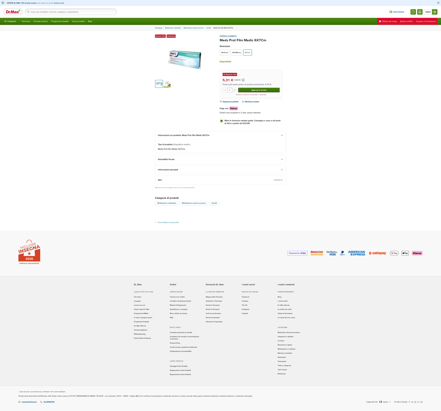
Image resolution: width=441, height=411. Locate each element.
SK (415, 402)
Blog (90, 21)
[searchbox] (71, 12)
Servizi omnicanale (213, 317)
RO (421, 402)
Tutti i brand (282, 370)
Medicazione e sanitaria (286, 349)
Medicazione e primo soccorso (194, 203)
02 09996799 (49, 402)
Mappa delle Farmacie (214, 297)
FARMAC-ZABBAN (228, 36)
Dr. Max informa (284, 305)
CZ (412, 402)
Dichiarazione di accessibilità (180, 351)
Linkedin (245, 313)
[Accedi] (420, 11)
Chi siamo (137, 297)
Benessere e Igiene (285, 345)
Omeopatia (282, 361)
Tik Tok (244, 305)
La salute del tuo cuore (286, 317)
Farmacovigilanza (140, 330)
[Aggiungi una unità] (234, 90)
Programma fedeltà (60, 21)
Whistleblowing (140, 334)
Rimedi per (282, 374)
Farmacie (26, 21)
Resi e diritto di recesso (178, 313)
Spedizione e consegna (178, 309)
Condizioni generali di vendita (181, 332)
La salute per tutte (285, 309)
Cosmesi (281, 341)
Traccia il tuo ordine (177, 297)
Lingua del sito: (372, 402)
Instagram (245, 309)
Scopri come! (59, 3)
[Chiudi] (438, 2)
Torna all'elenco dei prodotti (168, 222)
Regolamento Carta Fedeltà (180, 374)
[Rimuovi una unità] (225, 90)
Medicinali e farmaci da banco (289, 332)
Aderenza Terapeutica (214, 322)
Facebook (245, 297)
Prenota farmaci (41, 21)
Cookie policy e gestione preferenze (183, 347)
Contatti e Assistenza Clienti (180, 301)
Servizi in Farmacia (213, 305)
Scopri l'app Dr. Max (141, 309)
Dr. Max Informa (140, 326)
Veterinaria (282, 357)
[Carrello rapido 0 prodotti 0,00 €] (434, 11)
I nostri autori (283, 301)
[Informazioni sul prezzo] (243, 80)
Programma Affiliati (141, 313)
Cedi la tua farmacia (213, 313)
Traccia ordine (78, 21)
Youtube (245, 301)
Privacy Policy (175, 343)
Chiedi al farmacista (285, 313)
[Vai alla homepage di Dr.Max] (13, 12)
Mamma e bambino (285, 353)
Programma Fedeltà (141, 322)
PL (418, 402)
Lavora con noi (139, 305)
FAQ (171, 317)
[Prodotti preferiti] (413, 11)
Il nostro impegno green (143, 317)
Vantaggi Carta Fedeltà (178, 366)
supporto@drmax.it (29, 402)
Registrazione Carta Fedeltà (180, 370)
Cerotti (214, 203)
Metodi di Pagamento (178, 305)
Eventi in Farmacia (212, 309)
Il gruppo (137, 301)
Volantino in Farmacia (214, 301)
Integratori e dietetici (285, 336)
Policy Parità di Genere (142, 338)
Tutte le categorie (284, 365)
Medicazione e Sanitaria (166, 203)
